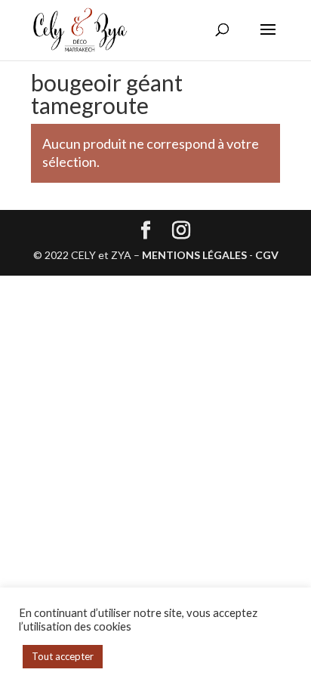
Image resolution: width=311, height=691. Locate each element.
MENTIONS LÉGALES (194, 254)
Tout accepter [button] (63, 656)
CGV (267, 254)
